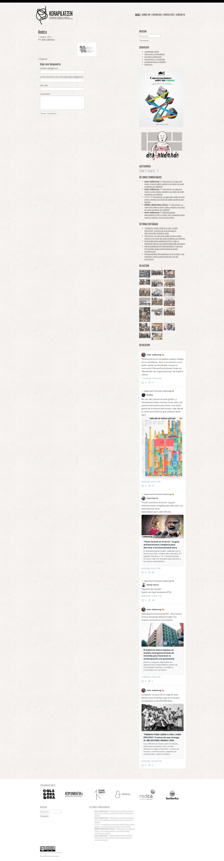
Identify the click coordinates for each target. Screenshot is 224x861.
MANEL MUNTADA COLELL (156, 204)
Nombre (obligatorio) (49, 68)
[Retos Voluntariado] (169, 283)
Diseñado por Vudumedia (49, 856)
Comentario (45, 94)
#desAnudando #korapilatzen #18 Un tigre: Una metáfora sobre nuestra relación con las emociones (164, 215)
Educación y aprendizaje (154, 54)
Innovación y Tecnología (154, 59)
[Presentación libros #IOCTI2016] (169, 311)
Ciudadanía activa (151, 51)
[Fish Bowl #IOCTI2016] (157, 327)
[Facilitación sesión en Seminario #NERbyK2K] (144, 282)
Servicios (157, 14)
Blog (137, 14)
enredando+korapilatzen (54, 15)
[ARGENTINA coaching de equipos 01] (157, 301)
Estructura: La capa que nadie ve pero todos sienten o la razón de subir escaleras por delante (164, 184)
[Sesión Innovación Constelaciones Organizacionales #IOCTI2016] (169, 302)
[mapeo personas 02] (157, 272)
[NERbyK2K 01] (144, 314)
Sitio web (44, 85)
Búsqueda (144, 40)
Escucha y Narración (153, 56)
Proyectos (169, 14)
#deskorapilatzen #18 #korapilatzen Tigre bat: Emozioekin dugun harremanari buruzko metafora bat (163, 249)
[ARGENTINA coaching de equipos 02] (144, 292)
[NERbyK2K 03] (169, 274)
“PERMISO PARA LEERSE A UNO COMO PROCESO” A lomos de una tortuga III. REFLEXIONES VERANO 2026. (161, 231)
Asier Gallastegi (48, 39)
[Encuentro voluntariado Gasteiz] (157, 292)
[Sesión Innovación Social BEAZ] (157, 283)
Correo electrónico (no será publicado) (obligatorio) (61, 77)
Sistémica (148, 64)
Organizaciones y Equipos (155, 62)
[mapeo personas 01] (144, 335)
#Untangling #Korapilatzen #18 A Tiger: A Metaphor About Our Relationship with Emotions (164, 242)
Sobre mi (146, 14)
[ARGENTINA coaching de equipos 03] (157, 336)
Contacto (180, 14)
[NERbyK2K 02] (144, 327)
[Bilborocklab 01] (144, 274)
